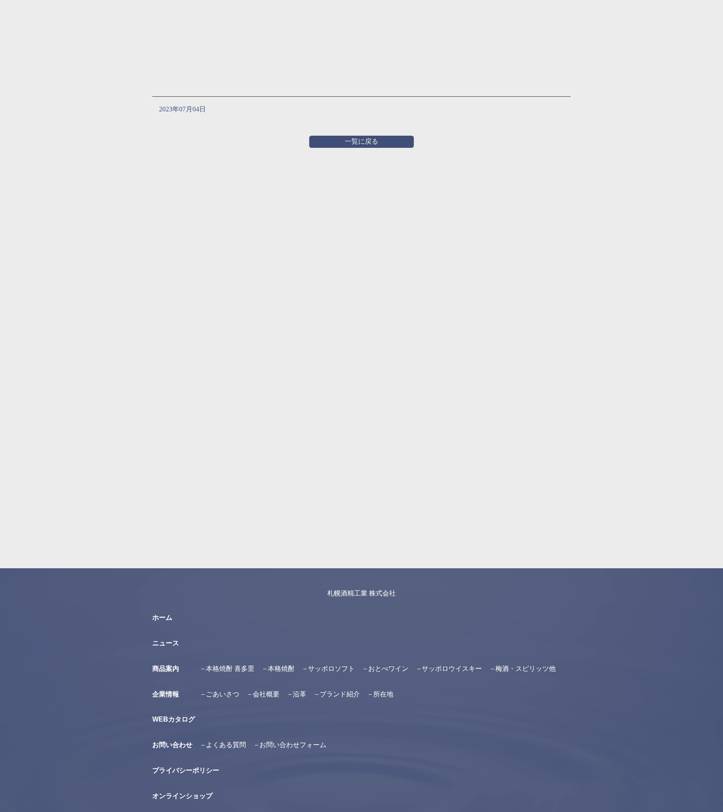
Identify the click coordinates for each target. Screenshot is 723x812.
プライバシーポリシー (185, 770)
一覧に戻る (361, 141)
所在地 (383, 694)
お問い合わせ (172, 744)
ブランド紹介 (340, 694)
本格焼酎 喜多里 (230, 668)
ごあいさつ (222, 694)
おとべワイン (388, 668)
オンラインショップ (182, 795)
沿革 (299, 694)
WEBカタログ (173, 719)
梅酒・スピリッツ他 (525, 668)
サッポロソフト (331, 668)
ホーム (162, 617)
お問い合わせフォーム (292, 744)
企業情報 (165, 694)
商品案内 (165, 668)
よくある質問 (226, 744)
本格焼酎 (281, 668)
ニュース (165, 643)
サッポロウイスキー (452, 668)
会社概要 (266, 694)
